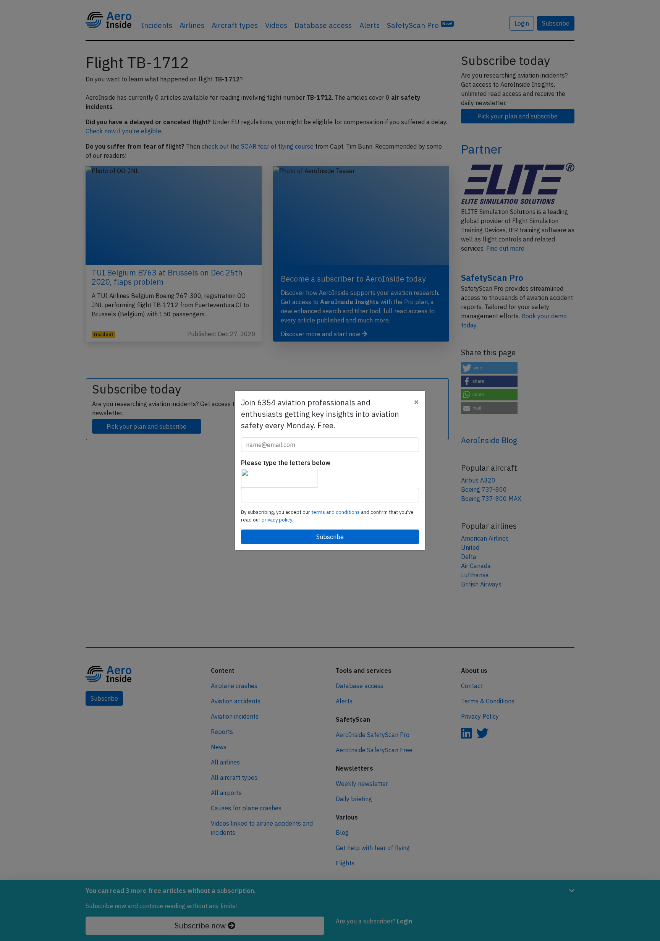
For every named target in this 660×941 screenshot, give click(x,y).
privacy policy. (277, 520)
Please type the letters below (285, 462)
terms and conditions (336, 512)
